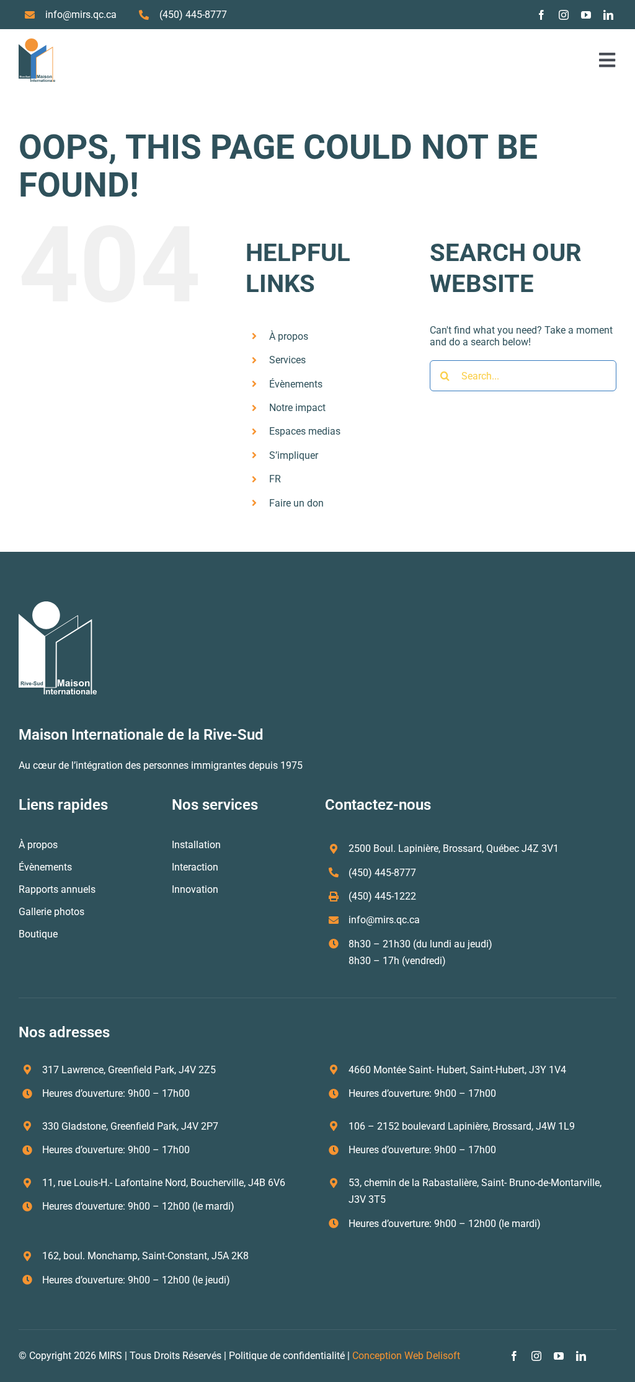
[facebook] (541, 15)
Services (287, 360)
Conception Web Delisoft (406, 1356)
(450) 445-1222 (382, 896)
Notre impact (297, 408)
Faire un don (296, 503)
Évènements (295, 384)
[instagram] (564, 15)
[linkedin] (608, 15)
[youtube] (586, 15)
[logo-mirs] (37, 43)
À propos (288, 336)
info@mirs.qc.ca (81, 14)
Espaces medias (304, 431)
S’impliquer (293, 455)
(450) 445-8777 (193, 14)
